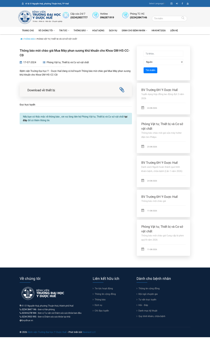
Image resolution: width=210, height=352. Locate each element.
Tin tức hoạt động (104, 288)
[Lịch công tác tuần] (171, 3)
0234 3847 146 (29, 309)
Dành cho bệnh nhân (133, 30)
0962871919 (107, 17)
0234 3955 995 (29, 316)
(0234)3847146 (138, 17)
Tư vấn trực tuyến (147, 299)
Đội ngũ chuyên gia (148, 294)
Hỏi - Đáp (143, 305)
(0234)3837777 (78, 17)
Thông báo (80, 30)
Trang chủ (28, 30)
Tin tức (63, 30)
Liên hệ (174, 30)
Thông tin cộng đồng (105, 294)
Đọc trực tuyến (27, 104)
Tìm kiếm (150, 70)
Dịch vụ (113, 30)
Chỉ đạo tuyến (102, 310)
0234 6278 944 (29, 313)
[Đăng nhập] (177, 3)
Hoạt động (98, 30)
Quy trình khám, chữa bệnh (152, 316)
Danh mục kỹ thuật (148, 310)
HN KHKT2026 (159, 30)
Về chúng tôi (45, 30)
